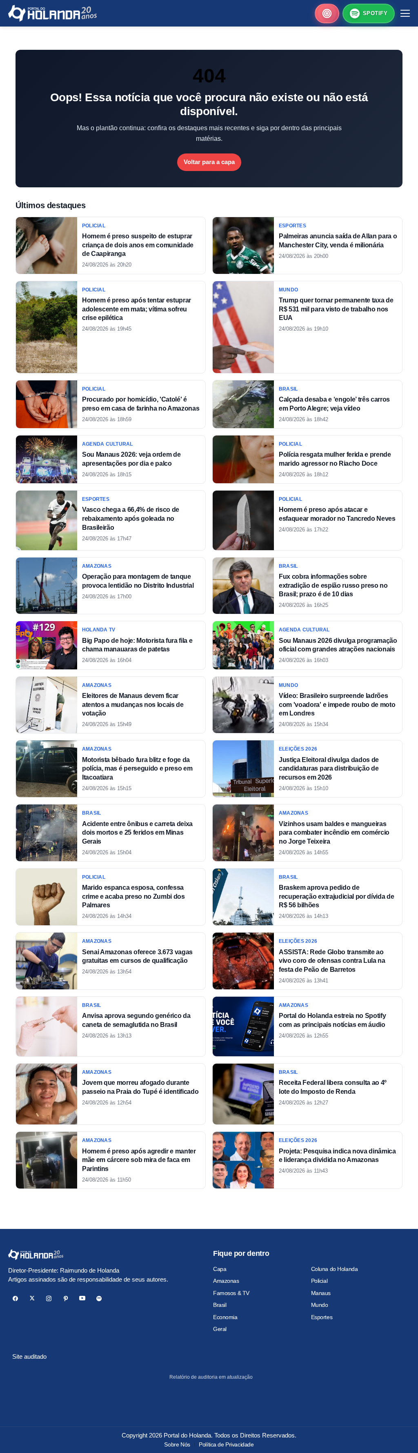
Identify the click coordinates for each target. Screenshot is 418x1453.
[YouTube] (82, 1298)
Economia (225, 1317)
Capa (219, 1269)
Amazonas (226, 1280)
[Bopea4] (52, 13)
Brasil (219, 1305)
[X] (32, 1298)
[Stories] (327, 13)
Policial (319, 1280)
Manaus (321, 1293)
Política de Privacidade (226, 1444)
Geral (220, 1329)
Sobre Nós (177, 1444)
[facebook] (15, 1298)
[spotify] (99, 1298)
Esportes (322, 1317)
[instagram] (49, 1298)
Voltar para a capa (209, 161)
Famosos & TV (231, 1293)
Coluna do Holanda (334, 1269)
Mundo (319, 1305)
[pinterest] (65, 1298)
